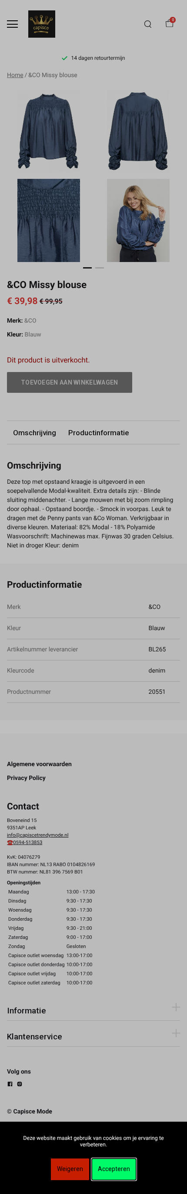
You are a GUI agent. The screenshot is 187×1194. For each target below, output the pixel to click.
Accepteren (114, 1168)
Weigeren (70, 1168)
